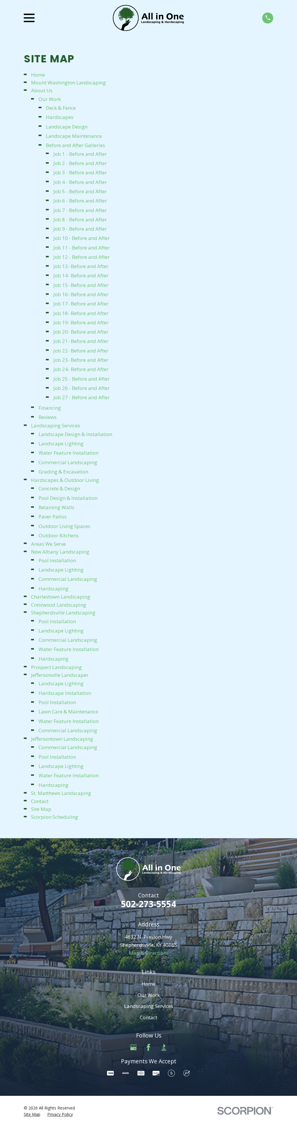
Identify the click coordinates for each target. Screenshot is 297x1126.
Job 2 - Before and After (80, 163)
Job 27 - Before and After (81, 397)
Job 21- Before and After (80, 341)
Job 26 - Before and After (81, 388)
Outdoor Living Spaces (64, 526)
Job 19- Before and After (80, 322)
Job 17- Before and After (80, 303)
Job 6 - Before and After (80, 200)
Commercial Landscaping (68, 462)
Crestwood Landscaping (58, 604)
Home (38, 74)
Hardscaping (53, 588)
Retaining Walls (56, 507)
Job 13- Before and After (80, 266)
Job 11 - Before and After (81, 247)
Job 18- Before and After (80, 313)
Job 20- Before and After (80, 331)
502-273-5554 (148, 904)
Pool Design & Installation (68, 498)
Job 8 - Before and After (80, 219)
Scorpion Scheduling (54, 817)
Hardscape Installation (65, 693)
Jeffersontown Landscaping (62, 738)
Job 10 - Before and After (81, 238)
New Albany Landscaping (60, 551)
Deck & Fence (61, 107)
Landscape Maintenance (74, 136)
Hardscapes (59, 117)
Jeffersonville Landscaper (59, 675)
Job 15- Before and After (80, 285)
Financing (50, 407)
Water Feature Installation (69, 452)
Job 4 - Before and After (80, 182)
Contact (39, 801)
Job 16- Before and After (80, 294)
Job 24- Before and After (80, 369)
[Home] (148, 18)
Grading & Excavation (63, 471)
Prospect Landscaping (56, 667)
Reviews (48, 417)
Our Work (50, 99)
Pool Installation (57, 560)
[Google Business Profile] (133, 1047)
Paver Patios (53, 516)
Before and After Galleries (75, 145)
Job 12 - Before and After (81, 257)
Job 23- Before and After (80, 360)
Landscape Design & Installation (75, 434)
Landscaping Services (55, 425)
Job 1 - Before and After (80, 154)
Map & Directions (149, 953)
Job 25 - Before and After (81, 378)
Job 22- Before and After (80, 350)
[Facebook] (148, 1047)
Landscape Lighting (61, 443)
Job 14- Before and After (80, 275)
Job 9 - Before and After (80, 228)
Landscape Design (67, 126)
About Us (41, 90)
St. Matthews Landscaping (61, 793)
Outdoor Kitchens (59, 535)
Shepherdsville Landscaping (63, 612)
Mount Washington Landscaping (68, 82)
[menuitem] (32, 1114)
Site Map (41, 809)
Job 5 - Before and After (80, 191)
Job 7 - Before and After (80, 210)
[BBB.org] (163, 1047)
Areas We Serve (48, 544)
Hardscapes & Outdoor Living (65, 480)
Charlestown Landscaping (60, 596)
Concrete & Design (59, 488)
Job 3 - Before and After (80, 172)
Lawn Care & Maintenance (68, 711)
